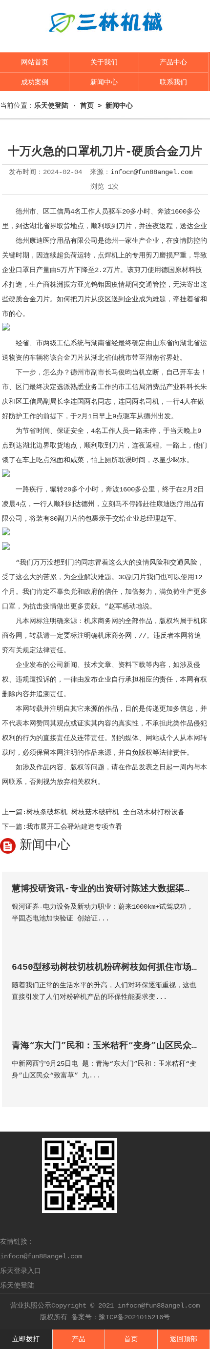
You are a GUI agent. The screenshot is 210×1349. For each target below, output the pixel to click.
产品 (78, 1339)
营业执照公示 (30, 1306)
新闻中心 (104, 82)
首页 (87, 106)
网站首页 (34, 62)
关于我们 (104, 62)
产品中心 (173, 62)
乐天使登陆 (17, 1286)
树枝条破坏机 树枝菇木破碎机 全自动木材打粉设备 (105, 812)
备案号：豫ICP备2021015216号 (120, 1317)
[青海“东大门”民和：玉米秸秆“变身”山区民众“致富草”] (190, 1089)
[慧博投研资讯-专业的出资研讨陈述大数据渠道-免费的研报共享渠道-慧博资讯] (190, 932)
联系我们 (173, 82)
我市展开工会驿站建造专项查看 (74, 827)
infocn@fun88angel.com (151, 172)
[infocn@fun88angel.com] (105, 40)
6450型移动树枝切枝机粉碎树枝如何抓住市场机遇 (110, 967)
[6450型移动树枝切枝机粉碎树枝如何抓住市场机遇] (190, 1011)
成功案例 (34, 82)
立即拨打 (26, 1339)
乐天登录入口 (20, 1271)
